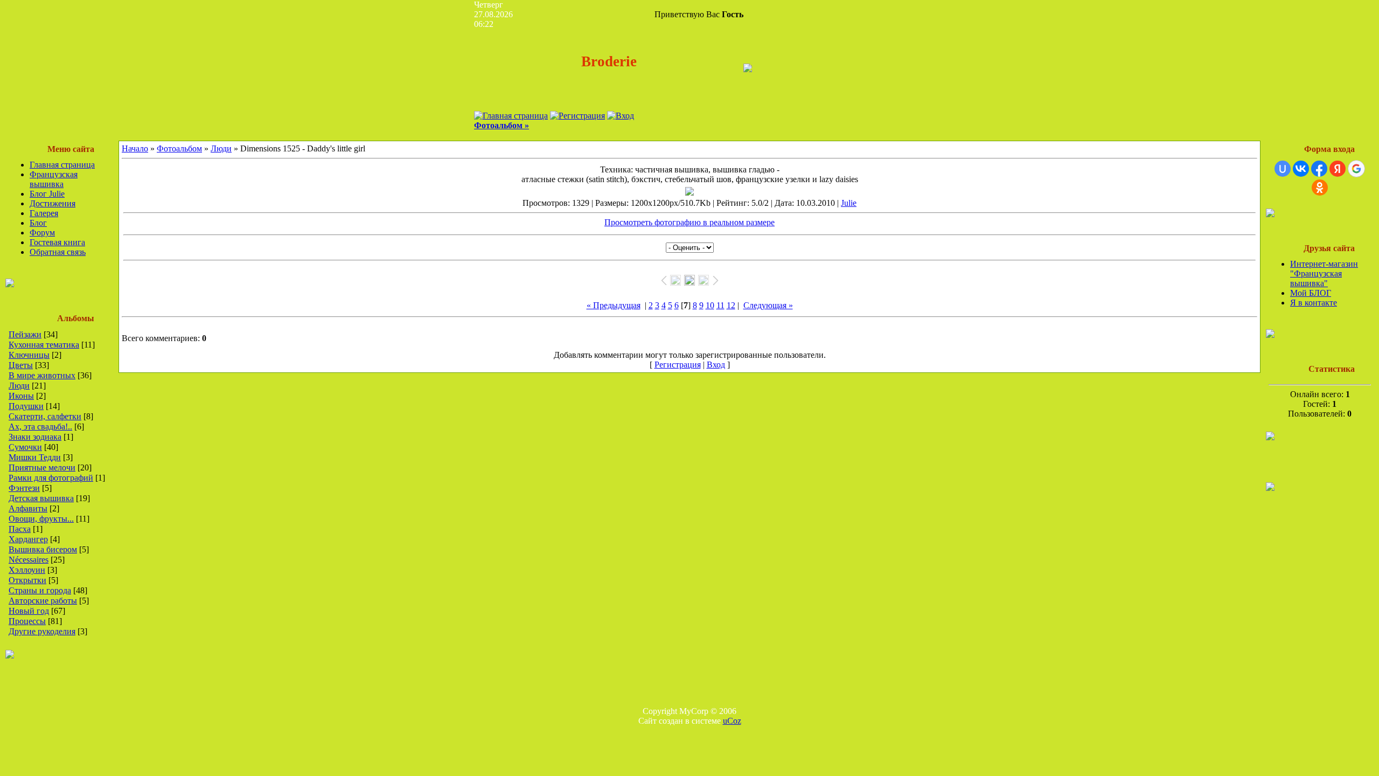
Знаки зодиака (35, 436)
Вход (716, 364)
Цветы (21, 365)
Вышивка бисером (43, 549)
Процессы (27, 621)
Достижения (52, 203)
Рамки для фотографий (51, 477)
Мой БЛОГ (1310, 292)
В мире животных (42, 375)
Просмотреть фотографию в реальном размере (689, 222)
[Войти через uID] (1282, 169)
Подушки (26, 406)
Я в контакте (1313, 302)
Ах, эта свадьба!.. (40, 426)
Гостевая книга (57, 242)
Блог (38, 222)
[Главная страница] (511, 115)
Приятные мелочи (42, 467)
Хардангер (28, 539)
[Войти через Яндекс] (1337, 169)
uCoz (732, 720)
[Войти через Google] (1356, 168)
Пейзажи (25, 334)
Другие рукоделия (42, 631)
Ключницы (29, 354)
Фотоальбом (179, 148)
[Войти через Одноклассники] (1320, 187)
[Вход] (620, 115)
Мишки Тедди (35, 457)
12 (731, 305)
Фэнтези (24, 488)
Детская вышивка (41, 498)
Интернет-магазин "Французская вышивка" (1324, 273)
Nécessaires (28, 559)
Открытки (27, 580)
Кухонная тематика (44, 344)
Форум (42, 232)
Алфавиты (28, 508)
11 (720, 305)
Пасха (20, 529)
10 (710, 305)
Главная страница (62, 164)
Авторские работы (43, 600)
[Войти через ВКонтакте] (1301, 169)
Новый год (29, 610)
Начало (135, 148)
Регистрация (677, 364)
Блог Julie (47, 193)
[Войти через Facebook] (1319, 169)
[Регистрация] (577, 115)
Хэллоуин (27, 569)
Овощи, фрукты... (41, 518)
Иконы (21, 395)
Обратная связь (58, 252)
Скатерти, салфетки (45, 416)
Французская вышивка (54, 179)
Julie (848, 202)
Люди (19, 385)
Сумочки (25, 447)
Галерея (44, 213)
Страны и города (40, 590)
